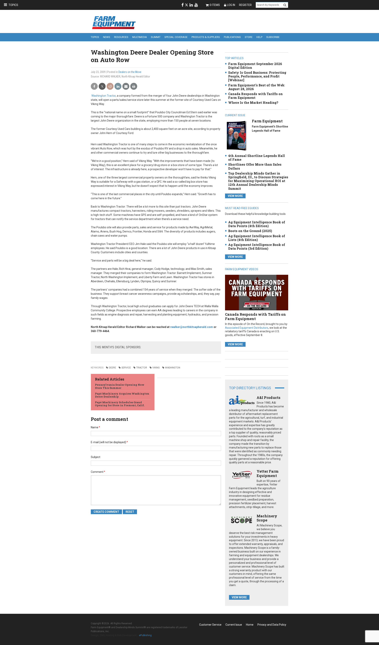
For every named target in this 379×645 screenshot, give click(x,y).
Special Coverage (176, 37)
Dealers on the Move (129, 72)
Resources (121, 37)
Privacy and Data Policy (271, 624)
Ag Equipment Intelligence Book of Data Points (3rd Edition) (256, 246)
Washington (172, 367)
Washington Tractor (103, 95)
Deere (112, 367)
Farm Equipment (267, 121)
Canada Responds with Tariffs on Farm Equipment (255, 96)
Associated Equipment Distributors (246, 327)
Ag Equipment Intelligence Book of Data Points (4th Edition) (256, 224)
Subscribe (273, 37)
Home (249, 624)
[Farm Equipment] (236, 135)
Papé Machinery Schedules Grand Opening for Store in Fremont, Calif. (119, 403)
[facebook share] (94, 86)
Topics (13, 5)
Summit (155, 37)
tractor (141, 367)
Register (245, 5)
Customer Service (210, 624)
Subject (95, 457)
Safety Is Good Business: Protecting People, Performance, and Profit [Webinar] (257, 76)
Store (248, 37)
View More (235, 195)
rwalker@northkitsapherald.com (191, 327)
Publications (232, 37)
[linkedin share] (117, 86)
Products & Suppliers (205, 37)
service (126, 367)
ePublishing (145, 635)
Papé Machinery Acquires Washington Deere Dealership (122, 395)
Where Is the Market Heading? (253, 102)
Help (259, 37)
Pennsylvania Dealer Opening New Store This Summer (119, 386)
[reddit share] (110, 86)
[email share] (125, 86)
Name (95, 427)
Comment (98, 471)
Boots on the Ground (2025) (250, 231)
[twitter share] (102, 86)
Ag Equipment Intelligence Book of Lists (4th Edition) (256, 238)
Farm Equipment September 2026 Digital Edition (255, 66)
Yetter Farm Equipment (268, 473)
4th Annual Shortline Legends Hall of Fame (256, 157)
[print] (133, 86)
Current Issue (233, 624)
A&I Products (268, 397)
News (106, 37)
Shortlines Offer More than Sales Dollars (254, 166)
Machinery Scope (267, 518)
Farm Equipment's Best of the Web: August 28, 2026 (256, 87)
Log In (231, 5)
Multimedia (139, 37)
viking (156, 367)
